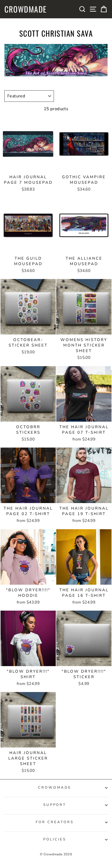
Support (54, 804)
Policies (54, 839)
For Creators (55, 822)
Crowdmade (25, 9)
